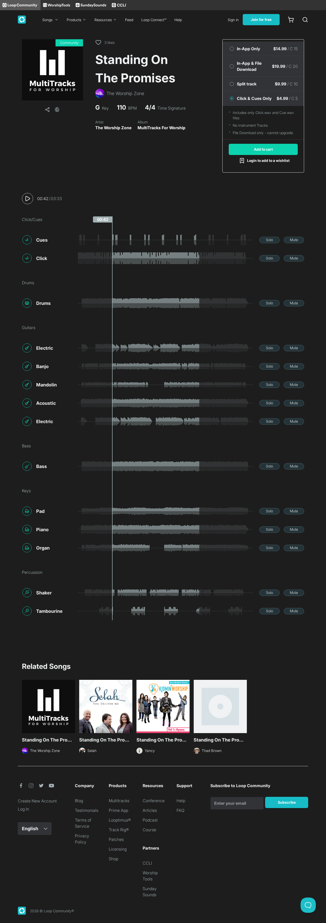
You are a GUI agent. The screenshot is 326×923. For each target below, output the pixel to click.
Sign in (233, 20)
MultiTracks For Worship (161, 127)
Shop (113, 858)
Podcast (150, 820)
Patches (116, 839)
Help (178, 20)
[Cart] (291, 20)
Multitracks (119, 800)
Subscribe (287, 802)
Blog (79, 800)
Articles (150, 810)
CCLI (147, 863)
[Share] (47, 109)
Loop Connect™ (153, 20)
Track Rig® (119, 829)
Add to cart (263, 149)
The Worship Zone (113, 127)
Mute (294, 240)
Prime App (118, 810)
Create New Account (37, 800)
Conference (154, 800)
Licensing (118, 849)
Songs (47, 20)
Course (149, 829)
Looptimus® (120, 820)
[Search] (305, 20)
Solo (269, 240)
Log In (23, 809)
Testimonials (86, 810)
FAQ (180, 810)
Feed (129, 20)
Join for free (261, 19)
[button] (52, 70)
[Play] (27, 198)
